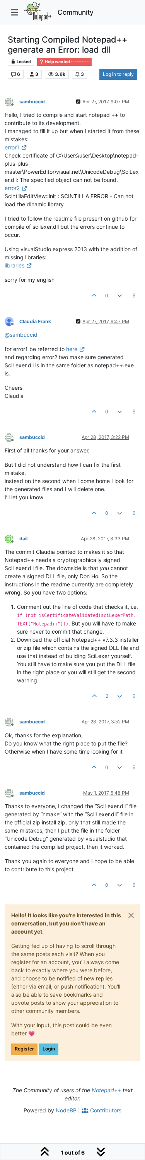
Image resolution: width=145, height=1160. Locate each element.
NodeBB (66, 1110)
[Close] (131, 915)
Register (24, 1049)
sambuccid (32, 102)
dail (23, 538)
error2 (12, 188)
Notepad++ (106, 1090)
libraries (14, 265)
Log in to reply (118, 74)
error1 (12, 147)
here (71, 349)
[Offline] (12, 101)
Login (49, 1049)
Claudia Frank (35, 321)
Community (76, 12)
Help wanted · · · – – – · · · (67, 61)
